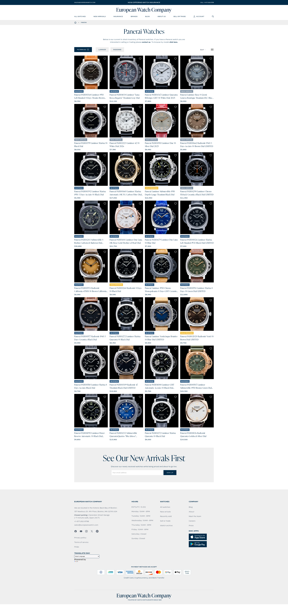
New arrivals (165, 512)
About (191, 512)
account (200, 16)
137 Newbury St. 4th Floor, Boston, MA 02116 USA (95, 511)
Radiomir (117, 49)
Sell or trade (165, 521)
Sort (202, 50)
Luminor (102, 49)
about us (162, 16)
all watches (80, 16)
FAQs (76, 547)
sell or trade (179, 16)
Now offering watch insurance (144, 2)
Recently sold (166, 516)
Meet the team (195, 516)
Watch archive (166, 525)
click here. (173, 42)
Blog (191, 507)
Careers (192, 521)
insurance (118, 16)
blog (147, 16)
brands (134, 16)
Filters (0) (81, 49)
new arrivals (99, 16)
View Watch (91, 72)
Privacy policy (80, 538)
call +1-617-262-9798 (207, 2)
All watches (165, 507)
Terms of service (81, 542)
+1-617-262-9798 (81, 521)
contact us (146, 42)
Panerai (84, 22)
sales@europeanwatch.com (84, 2)
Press (191, 525)
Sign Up (170, 472)
